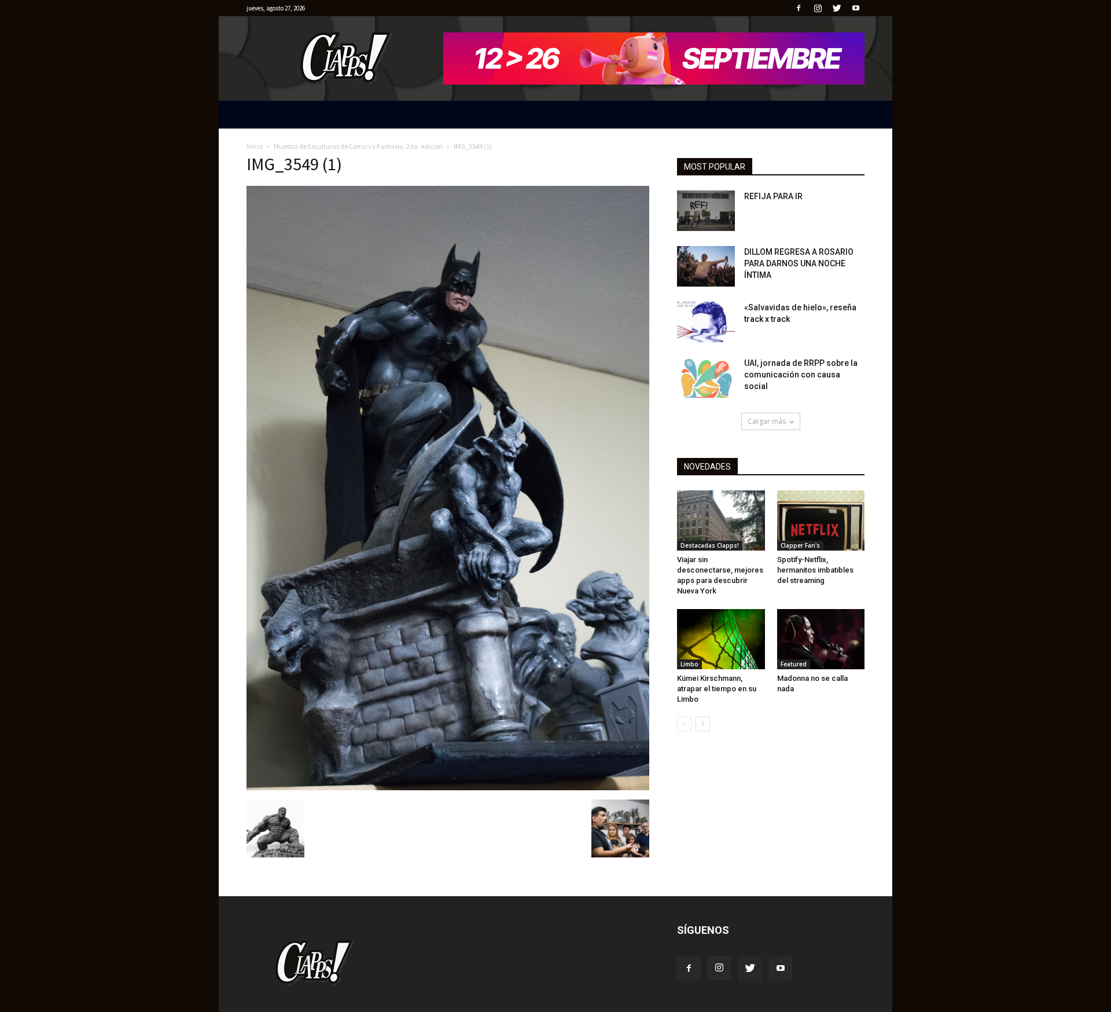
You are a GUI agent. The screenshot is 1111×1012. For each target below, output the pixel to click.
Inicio (255, 146)
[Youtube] (855, 8)
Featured (794, 664)
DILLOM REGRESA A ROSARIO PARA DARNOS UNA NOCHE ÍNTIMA (799, 263)
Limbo (689, 664)
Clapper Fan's (800, 545)
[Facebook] (798, 8)
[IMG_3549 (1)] (448, 787)
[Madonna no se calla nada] (821, 639)
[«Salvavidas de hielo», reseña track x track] (706, 322)
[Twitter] (836, 8)
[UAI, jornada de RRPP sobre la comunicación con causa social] (706, 377)
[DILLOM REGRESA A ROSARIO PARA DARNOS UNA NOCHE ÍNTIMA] (706, 266)
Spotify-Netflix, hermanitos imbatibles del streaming (815, 570)
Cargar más (767, 421)
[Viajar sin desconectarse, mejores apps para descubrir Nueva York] (721, 520)
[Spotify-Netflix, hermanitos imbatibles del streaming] (821, 520)
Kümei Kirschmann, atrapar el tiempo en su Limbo (716, 688)
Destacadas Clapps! (709, 545)
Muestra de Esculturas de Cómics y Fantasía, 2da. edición (358, 146)
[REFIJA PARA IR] (706, 210)
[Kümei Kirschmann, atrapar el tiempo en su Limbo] (721, 639)
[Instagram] (817, 8)
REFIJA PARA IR (773, 196)
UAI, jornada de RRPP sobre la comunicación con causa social (801, 374)
